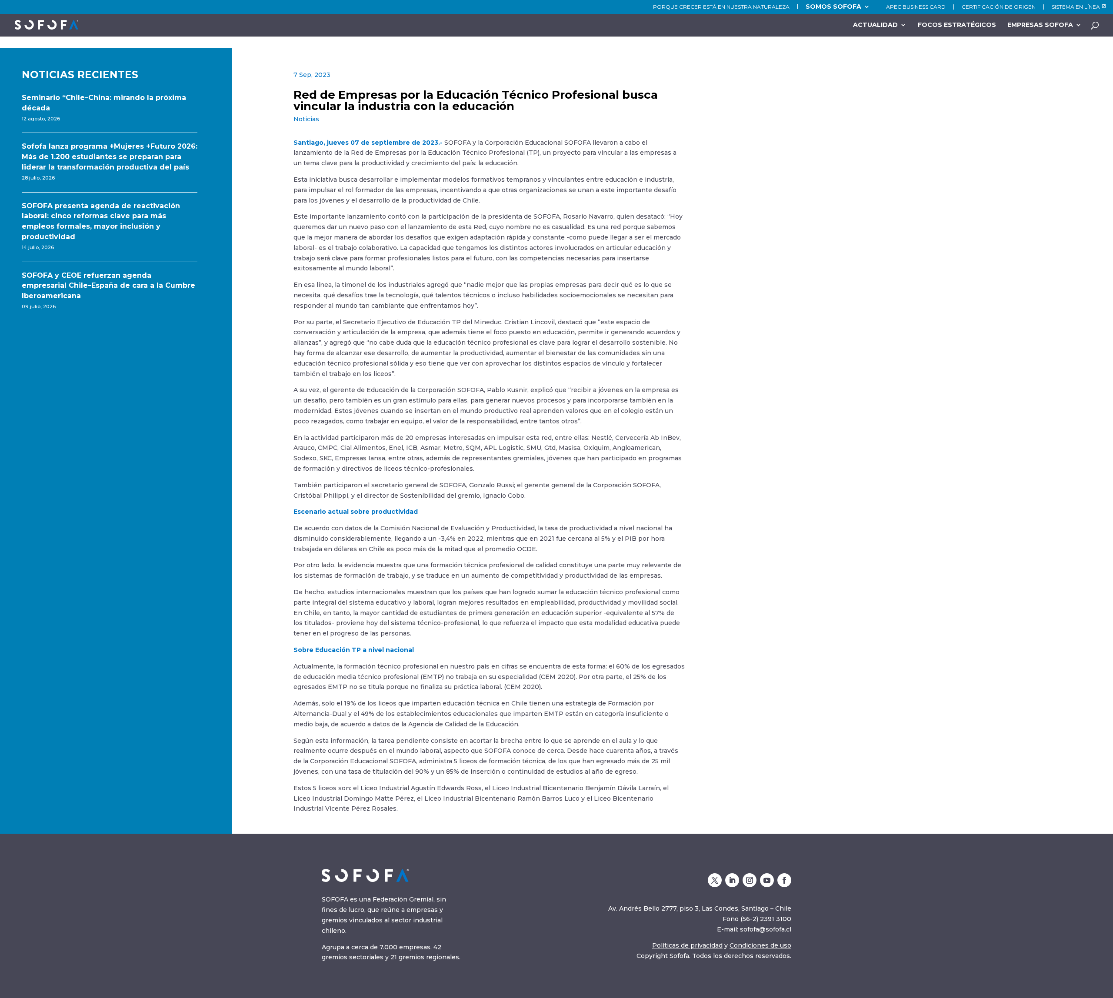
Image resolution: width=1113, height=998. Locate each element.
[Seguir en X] (715, 880)
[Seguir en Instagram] (749, 880)
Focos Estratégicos (957, 25)
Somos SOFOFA (833, 6)
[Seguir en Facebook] (784, 880)
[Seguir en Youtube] (767, 880)
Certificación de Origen (999, 7)
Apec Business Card (916, 7)
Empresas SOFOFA (1040, 25)
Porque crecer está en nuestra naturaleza (721, 7)
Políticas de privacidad (687, 945)
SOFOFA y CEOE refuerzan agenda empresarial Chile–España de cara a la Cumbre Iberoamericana (108, 285)
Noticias (306, 119)
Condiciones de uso (760, 945)
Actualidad (875, 25)
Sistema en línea (1076, 7)
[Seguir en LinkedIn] (732, 880)
